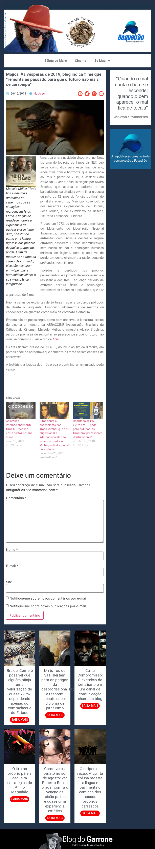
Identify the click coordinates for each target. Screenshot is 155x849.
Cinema (80, 61)
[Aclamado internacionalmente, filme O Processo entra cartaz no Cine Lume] (21, 410)
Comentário (16, 498)
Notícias (39, 93)
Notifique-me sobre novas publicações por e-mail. (48, 606)
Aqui (55, 339)
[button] (80, 93)
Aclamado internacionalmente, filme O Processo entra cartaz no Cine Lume (19, 429)
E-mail (12, 565)
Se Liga (100, 61)
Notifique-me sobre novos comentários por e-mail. (48, 598)
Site (9, 582)
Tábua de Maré (55, 61)
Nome (12, 549)
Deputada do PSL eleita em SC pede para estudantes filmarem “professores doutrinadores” (88, 429)
